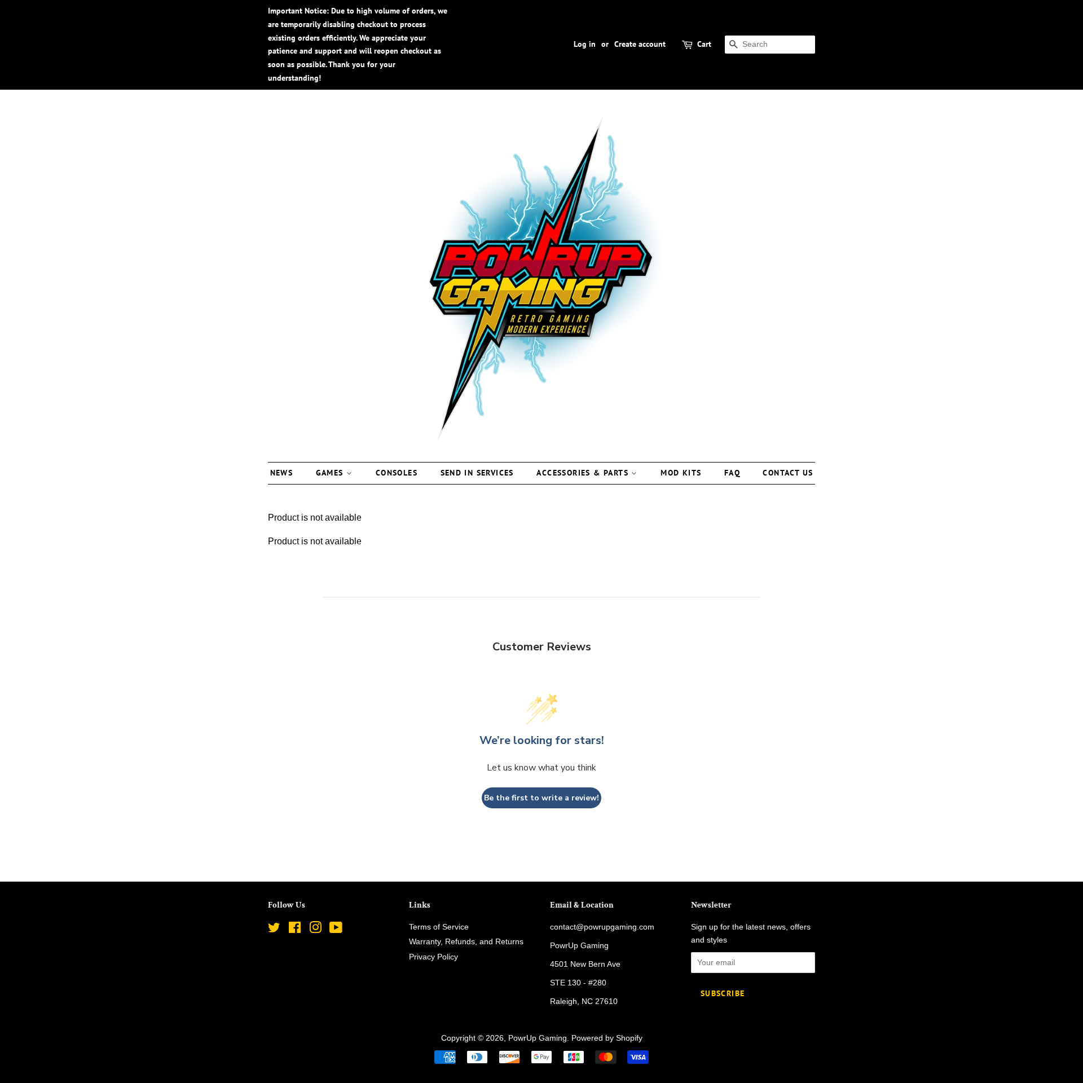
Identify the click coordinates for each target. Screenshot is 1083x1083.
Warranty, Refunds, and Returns (466, 941)
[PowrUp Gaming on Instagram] (315, 930)
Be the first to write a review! (541, 798)
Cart (704, 44)
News (281, 473)
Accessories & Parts (583, 473)
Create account (640, 44)
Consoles (396, 473)
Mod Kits (681, 473)
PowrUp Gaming (537, 1038)
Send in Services (477, 473)
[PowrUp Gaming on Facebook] (294, 930)
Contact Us (788, 473)
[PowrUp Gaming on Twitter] (274, 930)
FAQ (732, 473)
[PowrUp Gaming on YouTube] (335, 930)
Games (331, 473)
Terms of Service (439, 927)
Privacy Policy (433, 957)
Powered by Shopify (606, 1038)
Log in (585, 44)
